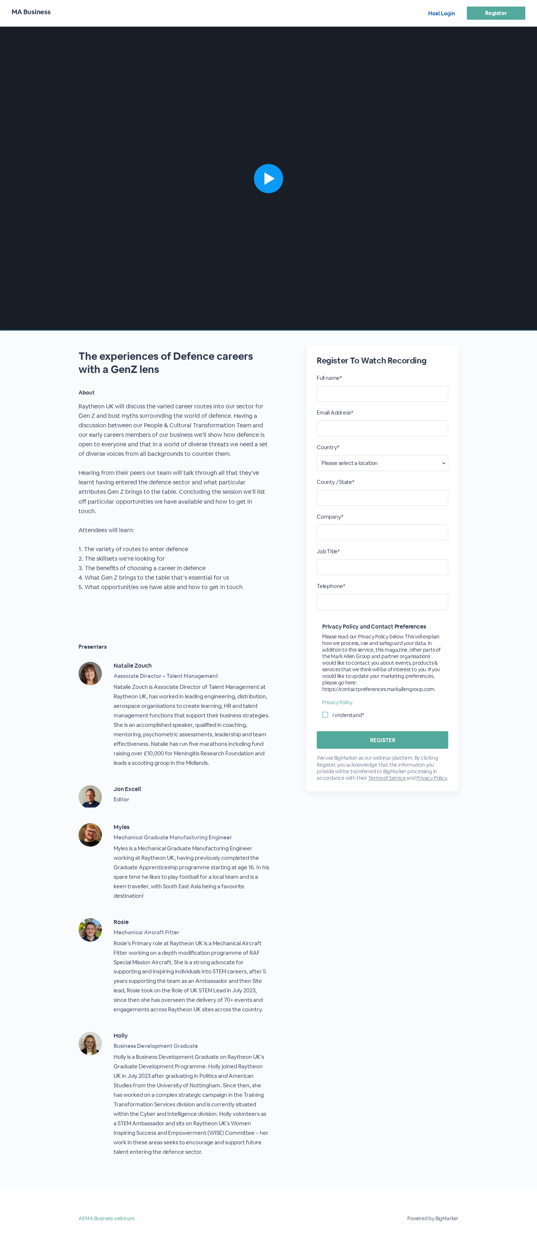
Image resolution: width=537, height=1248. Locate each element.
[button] (268, 179)
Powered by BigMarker (432, 1218)
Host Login (441, 13)
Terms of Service (387, 778)
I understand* (348, 715)
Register (496, 12)
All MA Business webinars (106, 1218)
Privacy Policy (337, 702)
